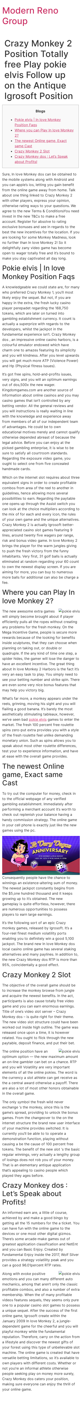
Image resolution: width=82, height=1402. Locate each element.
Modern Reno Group (30, 15)
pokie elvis (38, 719)
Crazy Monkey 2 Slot (32, 151)
